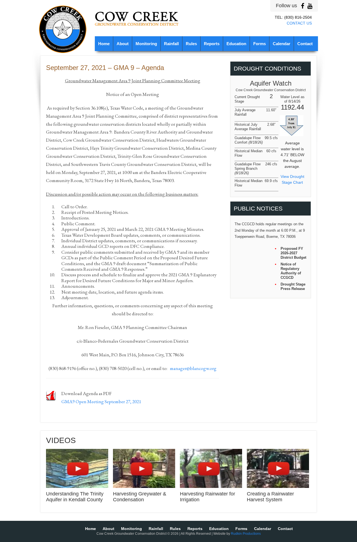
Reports (211, 44)
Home (104, 44)
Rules (191, 44)
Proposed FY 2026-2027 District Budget (293, 253)
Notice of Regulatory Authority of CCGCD (291, 271)
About (123, 44)
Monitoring (146, 44)
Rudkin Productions (246, 534)
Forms (259, 44)
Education (236, 44)
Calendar (281, 44)
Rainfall (171, 44)
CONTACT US (299, 23)
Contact (305, 44)
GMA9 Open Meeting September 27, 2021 (101, 401)
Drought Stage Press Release (293, 286)
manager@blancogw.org (193, 368)
